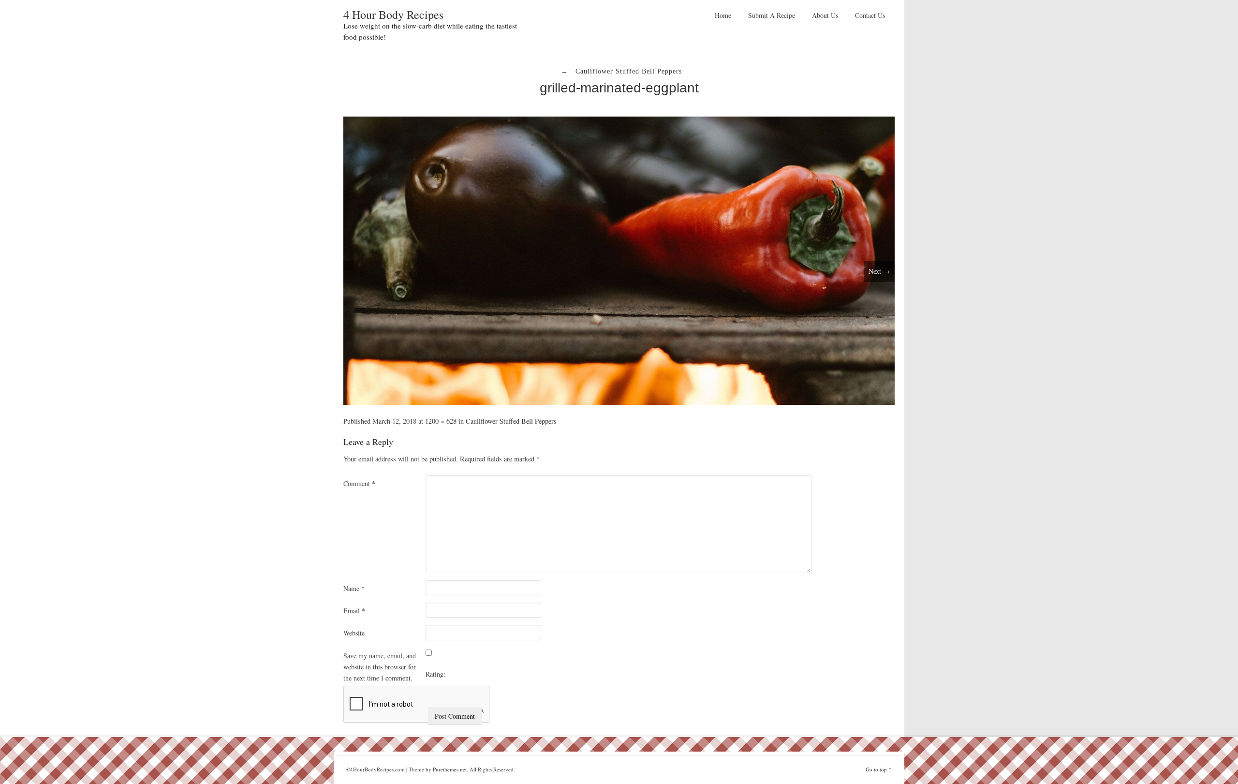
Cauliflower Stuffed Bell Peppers (511, 421)
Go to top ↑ (879, 769)
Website (354, 632)
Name (354, 588)
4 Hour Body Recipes (393, 14)
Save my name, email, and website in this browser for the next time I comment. (379, 666)
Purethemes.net (450, 769)
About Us (825, 15)
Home (723, 15)
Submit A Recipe (771, 15)
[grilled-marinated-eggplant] (619, 259)
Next (879, 271)
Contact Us (870, 15)
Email (354, 610)
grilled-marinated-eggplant (619, 87)
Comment (359, 483)
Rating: (435, 674)
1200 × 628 (441, 421)
